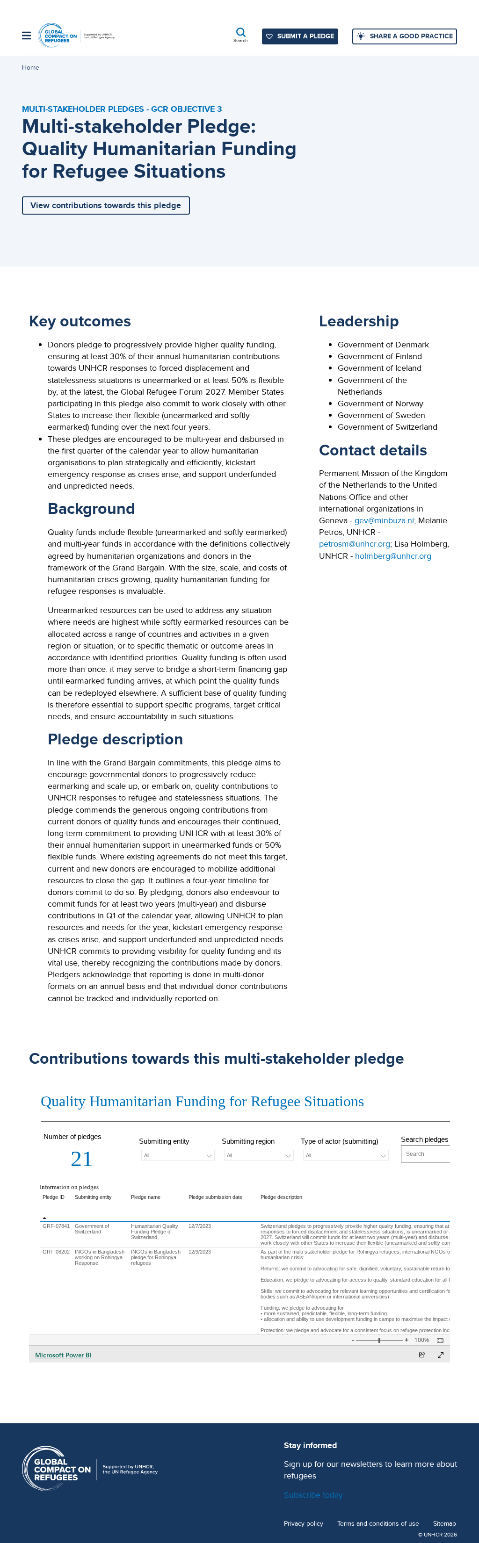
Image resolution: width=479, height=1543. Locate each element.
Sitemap (444, 1523)
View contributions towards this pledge (105, 205)
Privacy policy (303, 1523)
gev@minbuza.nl (384, 520)
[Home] (76, 35)
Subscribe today (313, 1494)
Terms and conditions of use (378, 1523)
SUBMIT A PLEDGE (305, 36)
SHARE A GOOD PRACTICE (411, 36)
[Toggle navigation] (26, 36)
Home (30, 67)
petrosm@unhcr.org (354, 543)
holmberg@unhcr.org (393, 556)
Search (240, 40)
